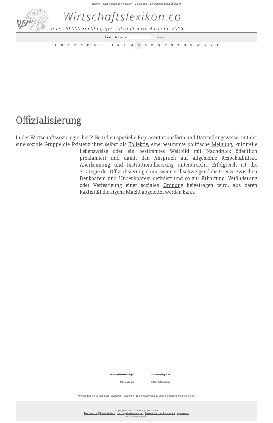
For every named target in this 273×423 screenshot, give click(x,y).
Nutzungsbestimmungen (130, 413)
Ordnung (173, 185)
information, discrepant (109, 395)
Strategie (90, 171)
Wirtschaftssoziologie (54, 137)
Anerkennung (95, 164)
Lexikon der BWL (159, 3)
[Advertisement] (136, 78)
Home (95, 3)
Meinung (221, 144)
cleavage (129, 395)
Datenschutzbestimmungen (160, 413)
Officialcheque (127, 382)
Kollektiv (138, 144)
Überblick (175, 3)
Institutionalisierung (150, 164)
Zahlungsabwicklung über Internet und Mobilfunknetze (165, 395)
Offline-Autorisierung (160, 382)
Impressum (183, 413)
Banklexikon (141, 3)
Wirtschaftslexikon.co (122, 16)
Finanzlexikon (108, 3)
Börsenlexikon (125, 3)
